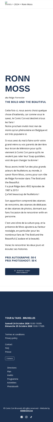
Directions (12, 367)
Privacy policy (11, 338)
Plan (9, 371)
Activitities (11, 382)
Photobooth (12, 386)
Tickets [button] (10, 358)
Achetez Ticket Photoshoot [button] (24, 272)
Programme (12, 379)
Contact (8, 344)
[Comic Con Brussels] (16, 4)
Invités (10, 375)
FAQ (7, 348)
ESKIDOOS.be (26, 410)
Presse (8, 351)
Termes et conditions (15, 334)
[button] (46, 4)
